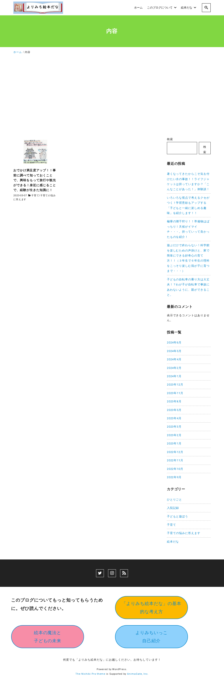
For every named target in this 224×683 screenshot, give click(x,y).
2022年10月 (175, 469)
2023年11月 (175, 393)
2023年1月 (174, 443)
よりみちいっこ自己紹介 (151, 636)
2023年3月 (174, 426)
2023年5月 (174, 410)
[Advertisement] (112, 96)
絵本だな (173, 541)
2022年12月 (175, 452)
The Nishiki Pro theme (90, 673)
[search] (206, 7)
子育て (35, 195)
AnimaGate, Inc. (138, 673)
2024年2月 (174, 368)
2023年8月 (174, 401)
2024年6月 (174, 342)
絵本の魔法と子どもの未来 (47, 636)
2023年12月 (175, 384)
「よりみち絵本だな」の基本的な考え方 (151, 607)
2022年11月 (175, 460)
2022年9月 (174, 477)
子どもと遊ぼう (177, 516)
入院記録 (173, 508)
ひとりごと (174, 499)
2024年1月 (174, 376)
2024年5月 (174, 351)
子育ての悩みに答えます (184, 533)
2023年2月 (174, 435)
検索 (170, 139)
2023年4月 (174, 418)
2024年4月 (174, 359)
